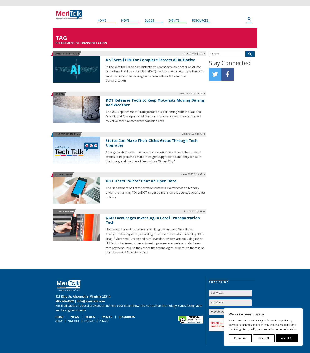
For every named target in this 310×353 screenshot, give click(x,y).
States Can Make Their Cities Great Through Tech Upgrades (152, 143)
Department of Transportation (81, 43)
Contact (89, 321)
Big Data (59, 94)
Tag (61, 38)
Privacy (103, 321)
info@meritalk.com (91, 301)
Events (173, 20)
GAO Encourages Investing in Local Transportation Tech (153, 220)
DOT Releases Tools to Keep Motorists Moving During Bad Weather (155, 102)
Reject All (264, 338)
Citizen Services (63, 174)
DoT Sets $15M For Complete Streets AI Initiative (150, 59)
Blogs (149, 20)
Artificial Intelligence (67, 53)
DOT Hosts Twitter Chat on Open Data (141, 180)
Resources (200, 20)
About (59, 321)
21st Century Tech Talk (67, 134)
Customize (240, 338)
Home (101, 20)
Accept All (287, 338)
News (125, 20)
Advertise (73, 321)
